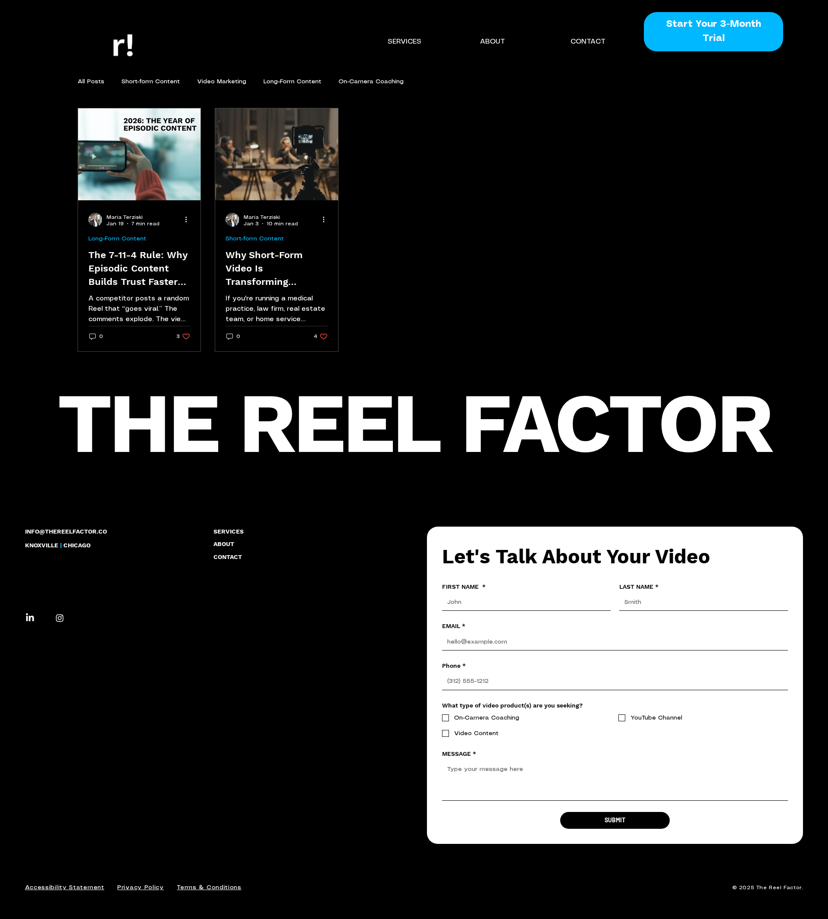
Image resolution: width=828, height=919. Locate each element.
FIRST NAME (464, 586)
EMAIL (453, 625)
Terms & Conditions (209, 887)
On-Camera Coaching (371, 82)
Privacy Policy (140, 887)
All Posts (91, 82)
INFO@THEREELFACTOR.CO (66, 531)
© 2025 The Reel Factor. (767, 887)
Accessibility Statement (64, 887)
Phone (454, 665)
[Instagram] (60, 618)
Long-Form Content (292, 82)
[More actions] (189, 220)
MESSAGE (459, 753)
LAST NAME (639, 586)
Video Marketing (221, 82)
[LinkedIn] (30, 618)
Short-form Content (151, 82)
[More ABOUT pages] (510, 41)
